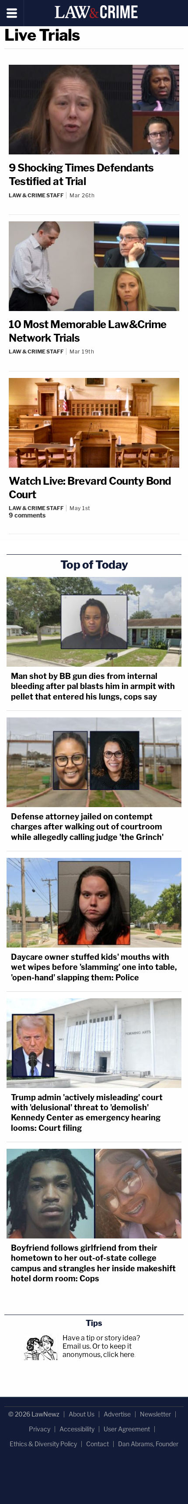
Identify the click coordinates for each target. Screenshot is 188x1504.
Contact (97, 1444)
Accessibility (76, 1429)
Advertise (117, 1414)
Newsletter (155, 1414)
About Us (81, 1414)
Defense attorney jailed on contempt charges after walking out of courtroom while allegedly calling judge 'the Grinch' (87, 827)
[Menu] (12, 13)
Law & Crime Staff (36, 195)
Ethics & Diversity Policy (43, 1444)
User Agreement (127, 1429)
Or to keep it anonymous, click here (98, 1350)
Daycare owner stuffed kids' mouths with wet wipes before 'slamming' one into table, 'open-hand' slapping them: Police (94, 967)
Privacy (39, 1429)
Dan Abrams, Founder (148, 1444)
